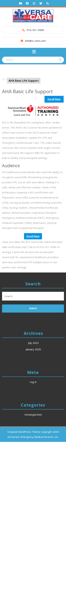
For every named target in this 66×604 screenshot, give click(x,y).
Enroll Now (54, 99)
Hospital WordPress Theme (23, 431)
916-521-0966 (35, 30)
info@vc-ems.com (35, 40)
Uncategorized (33, 414)
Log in (33, 382)
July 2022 (33, 343)
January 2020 (33, 349)
